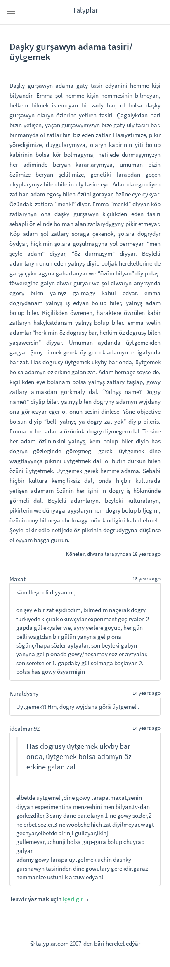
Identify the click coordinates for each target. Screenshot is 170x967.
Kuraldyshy (23, 693)
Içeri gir (73, 899)
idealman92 (24, 728)
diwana (95, 553)
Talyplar (85, 10)
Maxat (17, 579)
